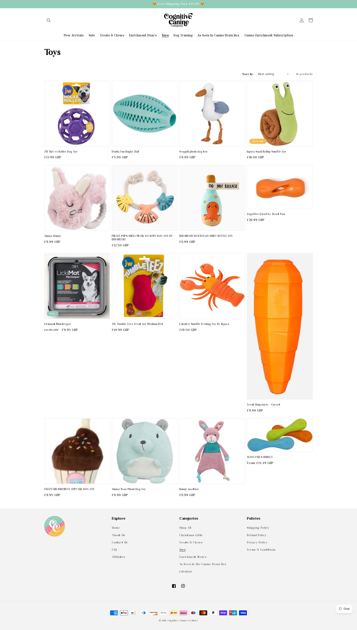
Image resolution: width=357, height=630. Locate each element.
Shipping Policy (258, 527)
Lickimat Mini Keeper (57, 324)
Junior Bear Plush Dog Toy (129, 489)
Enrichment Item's (192, 556)
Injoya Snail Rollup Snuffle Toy (267, 151)
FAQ (114, 549)
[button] (48, 20)
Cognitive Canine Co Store (183, 620)
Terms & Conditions (261, 549)
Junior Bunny (52, 235)
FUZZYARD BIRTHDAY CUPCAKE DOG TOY (69, 489)
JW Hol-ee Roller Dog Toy (61, 151)
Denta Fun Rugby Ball (125, 151)
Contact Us (120, 542)
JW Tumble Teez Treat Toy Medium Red (137, 324)
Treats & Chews (190, 542)
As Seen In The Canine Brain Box (202, 564)
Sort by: (248, 74)
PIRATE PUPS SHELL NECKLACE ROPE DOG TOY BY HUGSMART (142, 237)
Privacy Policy (257, 542)
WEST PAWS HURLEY (260, 457)
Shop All (185, 527)
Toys (182, 549)
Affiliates (118, 556)
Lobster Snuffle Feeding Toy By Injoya (204, 324)
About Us (118, 535)
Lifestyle (185, 571)
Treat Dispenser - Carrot (263, 404)
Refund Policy (257, 535)
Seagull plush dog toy (193, 151)
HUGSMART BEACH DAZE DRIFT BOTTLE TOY (206, 235)
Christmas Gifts (191, 535)
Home (116, 527)
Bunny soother (189, 489)
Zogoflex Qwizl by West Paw (266, 214)
